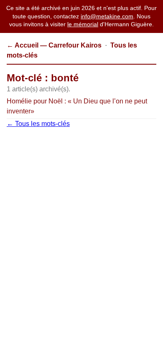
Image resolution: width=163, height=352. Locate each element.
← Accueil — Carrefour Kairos (54, 45)
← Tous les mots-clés (38, 123)
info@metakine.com (107, 16)
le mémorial (82, 24)
